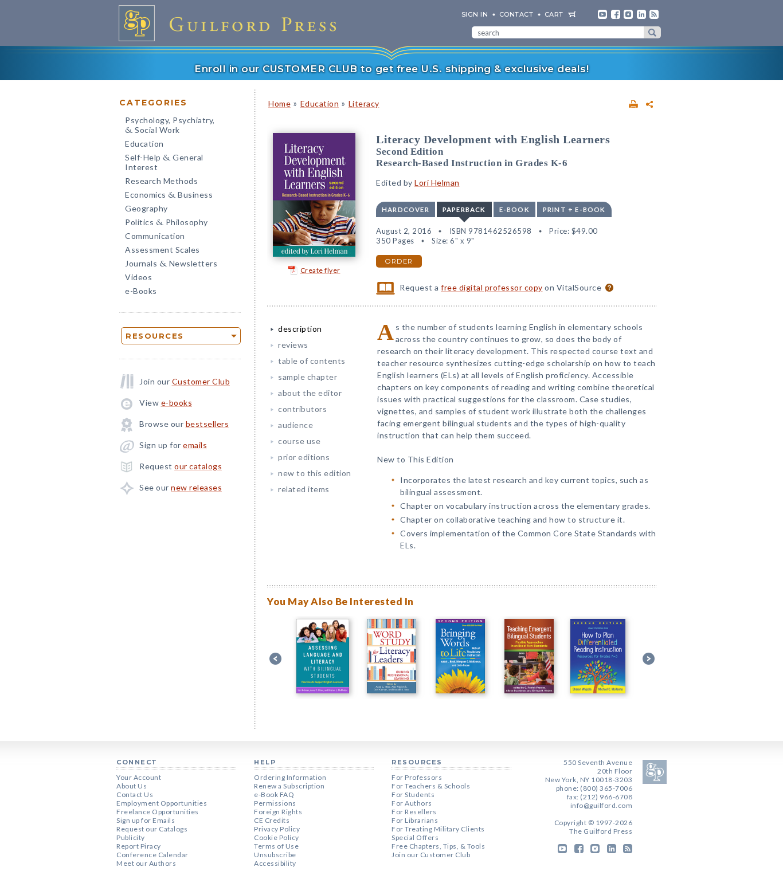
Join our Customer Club (430, 854)
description (300, 328)
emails (195, 445)
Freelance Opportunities (157, 811)
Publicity (130, 837)
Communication (155, 236)
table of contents (312, 361)
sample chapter (307, 377)
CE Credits (271, 820)
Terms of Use (276, 846)
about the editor (310, 393)
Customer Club (201, 381)
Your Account (138, 777)
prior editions (304, 457)
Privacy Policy (277, 829)
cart (554, 14)
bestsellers (207, 424)
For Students (412, 794)
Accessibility (275, 863)
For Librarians (414, 820)
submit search (652, 32)
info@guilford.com (601, 805)
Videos (138, 277)
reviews (293, 345)
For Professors (416, 777)
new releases (196, 487)
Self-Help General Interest (164, 162)
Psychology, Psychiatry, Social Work (170, 126)
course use (299, 441)
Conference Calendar (152, 854)
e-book (514, 209)
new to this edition (314, 473)
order (399, 261)
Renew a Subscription (289, 786)
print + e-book (574, 209)
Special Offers (415, 837)
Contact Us (134, 794)
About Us (131, 786)
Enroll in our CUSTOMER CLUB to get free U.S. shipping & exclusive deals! (391, 68)
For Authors (411, 803)
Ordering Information (290, 777)
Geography (146, 208)
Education (144, 143)
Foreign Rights (278, 811)
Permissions (275, 803)
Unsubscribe (275, 854)
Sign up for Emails (145, 820)
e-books (177, 402)
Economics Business (169, 196)
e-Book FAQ (274, 794)
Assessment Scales (162, 249)
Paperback (464, 209)
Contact (516, 14)
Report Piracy (138, 846)
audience (295, 425)
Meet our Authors (146, 863)
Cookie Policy (276, 837)
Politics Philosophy (166, 223)
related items (304, 489)
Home (279, 103)
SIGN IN (474, 14)
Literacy (364, 103)
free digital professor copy (492, 287)
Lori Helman (437, 182)
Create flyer (320, 270)
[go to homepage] (231, 23)
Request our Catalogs (151, 829)
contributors (302, 409)
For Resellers (414, 811)
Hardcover (405, 209)
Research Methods (161, 181)
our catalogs (198, 466)
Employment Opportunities (161, 803)
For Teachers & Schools (430, 786)
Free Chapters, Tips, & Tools (438, 846)
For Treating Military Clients (438, 829)
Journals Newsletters (171, 264)
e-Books (141, 291)
